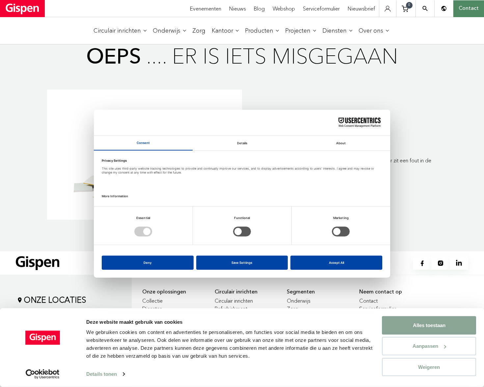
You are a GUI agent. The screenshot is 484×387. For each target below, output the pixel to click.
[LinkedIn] (459, 263)
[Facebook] (422, 263)
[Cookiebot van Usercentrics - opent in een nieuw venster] (42, 374)
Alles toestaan (429, 325)
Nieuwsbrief (361, 8)
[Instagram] (440, 263)
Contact (469, 8)
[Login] (387, 8)
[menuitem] (120, 30)
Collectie (152, 300)
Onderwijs (298, 300)
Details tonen (101, 374)
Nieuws (237, 8)
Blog (259, 8)
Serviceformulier (321, 8)
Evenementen (205, 8)
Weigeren (429, 367)
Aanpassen (425, 346)
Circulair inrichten (234, 300)
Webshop (284, 8)
